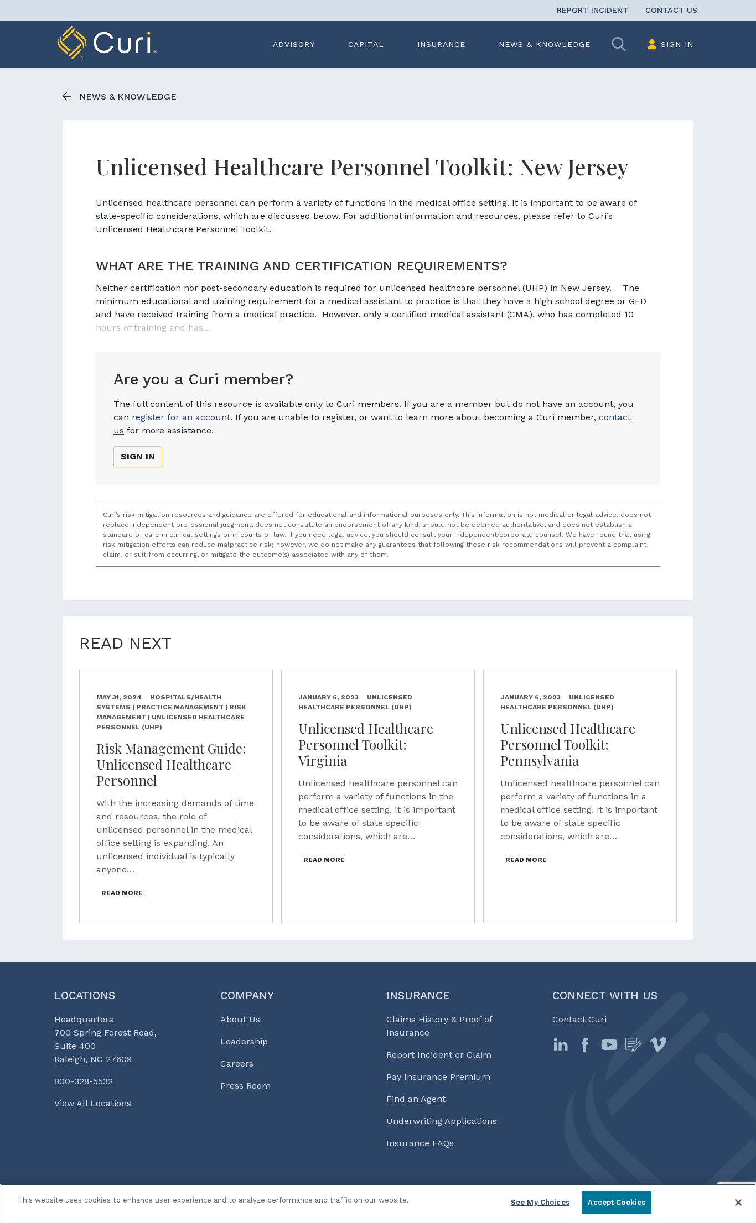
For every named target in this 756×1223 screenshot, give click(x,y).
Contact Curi (579, 1019)
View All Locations (92, 1103)
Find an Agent (416, 1099)
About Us (240, 1019)
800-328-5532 (83, 1081)
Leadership (244, 1041)
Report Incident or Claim (438, 1054)
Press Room (245, 1085)
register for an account (181, 417)
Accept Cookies (616, 1202)
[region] (378, 1203)
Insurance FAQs (420, 1143)
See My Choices (540, 1202)
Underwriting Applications (441, 1121)
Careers (236, 1063)
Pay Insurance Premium (438, 1077)
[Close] (738, 1202)
